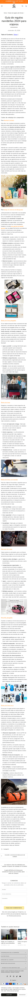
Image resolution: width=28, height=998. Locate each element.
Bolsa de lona (5, 402)
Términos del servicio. (15, 915)
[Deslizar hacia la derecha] (25, 2)
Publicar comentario (14, 907)
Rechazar (22, 994)
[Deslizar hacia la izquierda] (2, 2)
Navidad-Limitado (9, 120)
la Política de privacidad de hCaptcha (15, 914)
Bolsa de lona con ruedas (9, 479)
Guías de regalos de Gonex (15, 13)
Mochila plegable (7, 618)
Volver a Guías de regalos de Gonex (15, 855)
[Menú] (2, 6)
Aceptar (9, 994)
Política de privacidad (13, 990)
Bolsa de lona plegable (8, 320)
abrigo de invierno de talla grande (13, 209)
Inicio (5, 13)
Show (15, 34)
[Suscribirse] (26, 967)
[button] (22, 6)
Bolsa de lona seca (7, 705)
